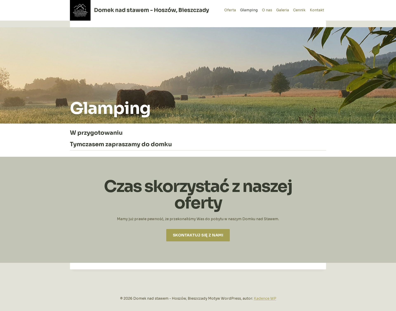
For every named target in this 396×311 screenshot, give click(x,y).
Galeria (282, 10)
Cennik (299, 10)
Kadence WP (265, 298)
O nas (267, 10)
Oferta (230, 10)
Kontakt (317, 10)
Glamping (249, 10)
